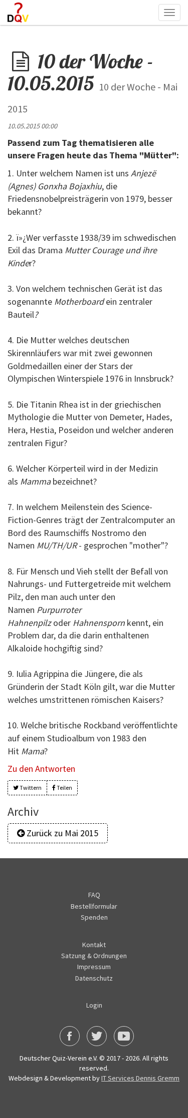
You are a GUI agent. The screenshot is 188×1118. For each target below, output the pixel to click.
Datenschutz (94, 978)
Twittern (30, 787)
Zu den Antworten (41, 768)
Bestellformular (94, 906)
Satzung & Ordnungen (94, 955)
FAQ (94, 894)
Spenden (94, 917)
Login (94, 1005)
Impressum (94, 966)
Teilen (64, 787)
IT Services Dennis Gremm (140, 1078)
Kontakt (94, 944)
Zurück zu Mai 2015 (61, 833)
